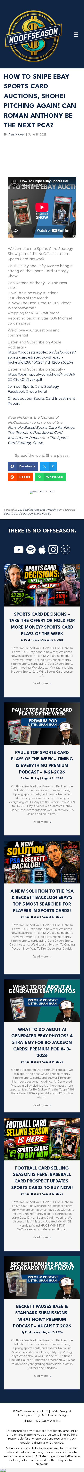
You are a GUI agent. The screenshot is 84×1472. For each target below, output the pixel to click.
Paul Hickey (32, 640)
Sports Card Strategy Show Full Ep (27, 513)
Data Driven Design (54, 1415)
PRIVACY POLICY (48, 1421)
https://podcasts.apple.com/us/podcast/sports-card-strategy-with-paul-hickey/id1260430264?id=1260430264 (42, 357)
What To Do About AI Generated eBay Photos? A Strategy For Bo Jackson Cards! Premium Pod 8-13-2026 (42, 1043)
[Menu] (76, 34)
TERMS (28, 1421)
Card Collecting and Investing (38, 509)
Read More (42, 683)
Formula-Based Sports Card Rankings (41, 427)
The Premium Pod (24, 432)
